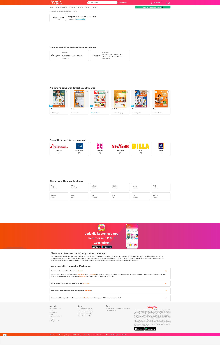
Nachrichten (52, 322)
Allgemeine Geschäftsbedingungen (96, 334)
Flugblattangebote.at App (56, 316)
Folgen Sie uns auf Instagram (85, 312)
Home (51, 7)
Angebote (72, 7)
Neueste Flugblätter (61, 7)
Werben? (52, 310)
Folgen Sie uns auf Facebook (85, 310)
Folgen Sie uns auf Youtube (85, 314)
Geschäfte (80, 7)
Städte (95, 7)
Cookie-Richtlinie (122, 334)
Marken (51, 314)
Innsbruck (79, 271)
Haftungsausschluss (82, 334)
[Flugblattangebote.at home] (56, 2)
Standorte (68, 11)
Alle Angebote (53, 312)
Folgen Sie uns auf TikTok (84, 315)
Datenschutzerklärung (111, 334)
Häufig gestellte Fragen (55, 308)
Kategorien (88, 7)
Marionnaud (62, 11)
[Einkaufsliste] (169, 2)
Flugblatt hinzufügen (55, 320)
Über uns (52, 318)
